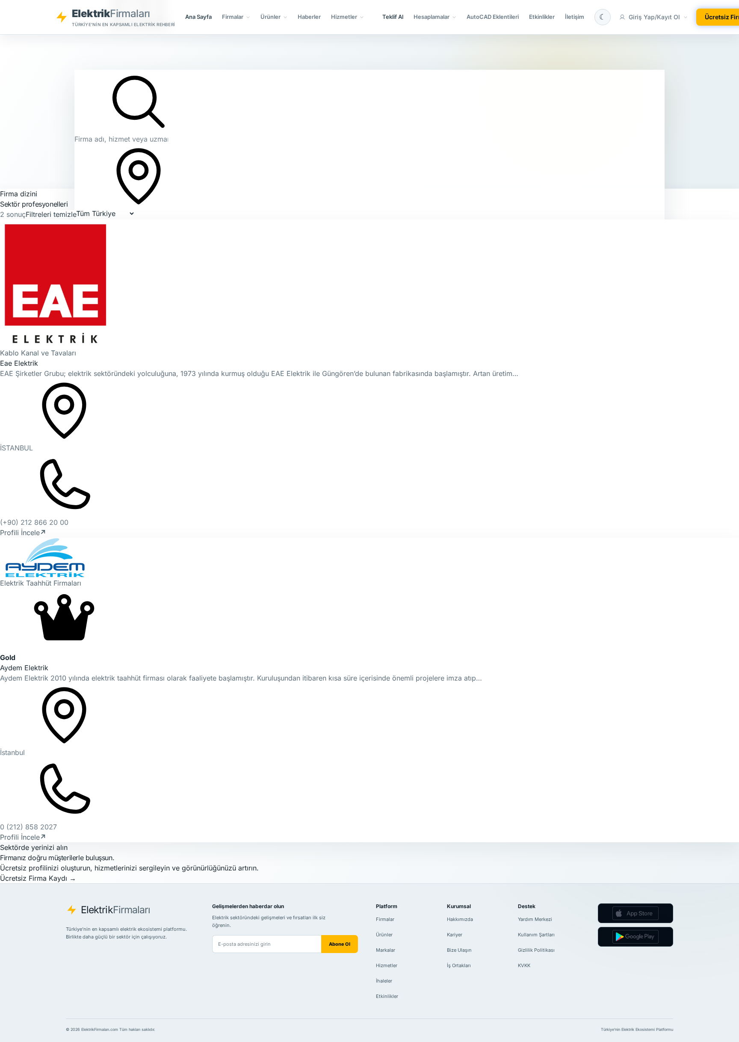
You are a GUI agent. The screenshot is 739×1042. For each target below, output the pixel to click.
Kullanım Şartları (536, 935)
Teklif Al (392, 16)
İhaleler (384, 981)
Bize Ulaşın (459, 950)
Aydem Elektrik (24, 667)
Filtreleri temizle (51, 214)
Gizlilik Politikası (536, 950)
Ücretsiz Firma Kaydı (38, 878)
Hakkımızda (460, 919)
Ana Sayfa (198, 16)
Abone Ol (339, 944)
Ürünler (384, 935)
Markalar (385, 950)
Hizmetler (386, 965)
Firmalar (385, 919)
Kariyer (454, 935)
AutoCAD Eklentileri (493, 16)
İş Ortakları (459, 965)
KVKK (524, 965)
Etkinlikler (542, 16)
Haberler (309, 16)
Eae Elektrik (19, 363)
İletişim (574, 16)
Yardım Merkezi (535, 919)
